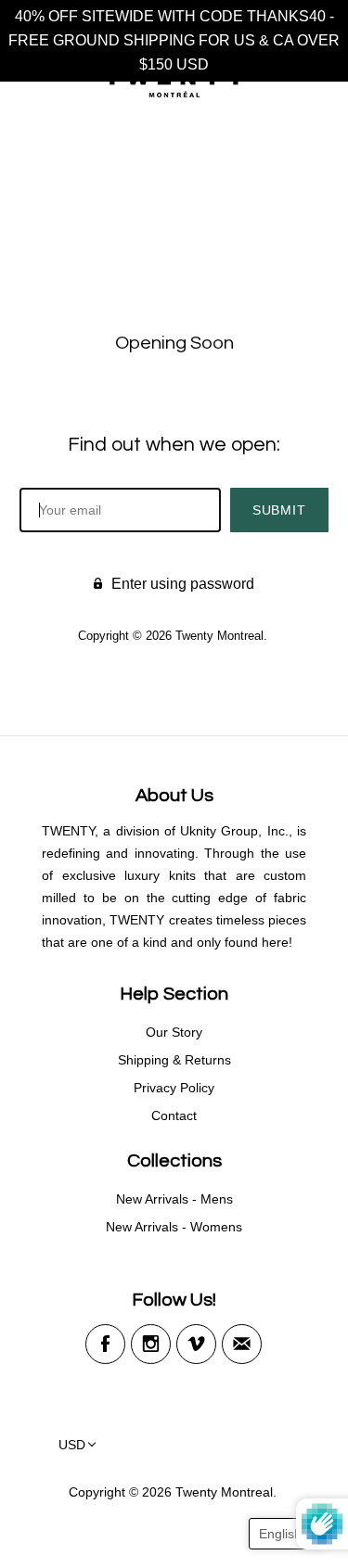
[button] (289, 1534)
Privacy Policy (174, 1087)
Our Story (174, 1032)
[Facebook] (105, 1344)
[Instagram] (151, 1344)
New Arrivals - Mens (174, 1199)
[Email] (242, 1344)
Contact (174, 1115)
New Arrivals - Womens (174, 1226)
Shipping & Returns (174, 1059)
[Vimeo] (196, 1344)
